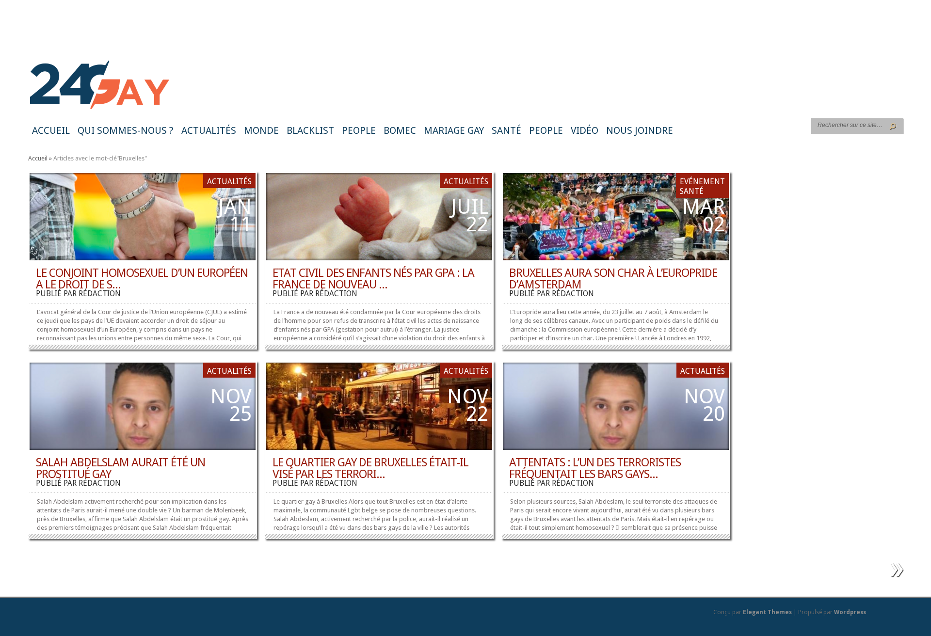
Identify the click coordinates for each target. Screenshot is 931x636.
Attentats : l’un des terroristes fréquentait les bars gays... (595, 468)
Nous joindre (639, 130)
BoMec (400, 130)
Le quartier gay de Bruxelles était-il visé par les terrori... (370, 468)
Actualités (208, 130)
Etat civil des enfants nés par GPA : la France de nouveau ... (373, 278)
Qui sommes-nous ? (126, 130)
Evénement (702, 181)
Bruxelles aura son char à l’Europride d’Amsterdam (613, 278)
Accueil (51, 130)
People (359, 130)
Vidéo (584, 130)
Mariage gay (454, 130)
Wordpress (850, 612)
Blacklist (310, 130)
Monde (261, 130)
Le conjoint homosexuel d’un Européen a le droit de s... (142, 278)
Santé (506, 130)
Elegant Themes (767, 612)
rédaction (100, 293)
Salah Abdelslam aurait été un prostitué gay (120, 468)
